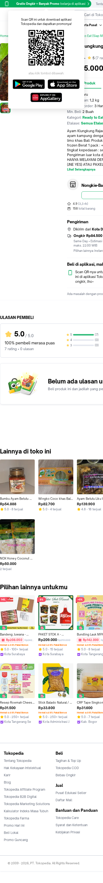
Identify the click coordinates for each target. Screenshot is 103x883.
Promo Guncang (16, 840)
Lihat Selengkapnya (81, 169)
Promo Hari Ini (14, 825)
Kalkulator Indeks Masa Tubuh (26, 811)
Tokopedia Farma (16, 818)
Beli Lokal (11, 833)
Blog (7, 782)
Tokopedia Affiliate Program (24, 789)
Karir (7, 775)
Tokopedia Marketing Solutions (27, 804)
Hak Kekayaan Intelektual (22, 768)
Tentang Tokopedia (17, 761)
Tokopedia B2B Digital (20, 797)
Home (4, 36)
